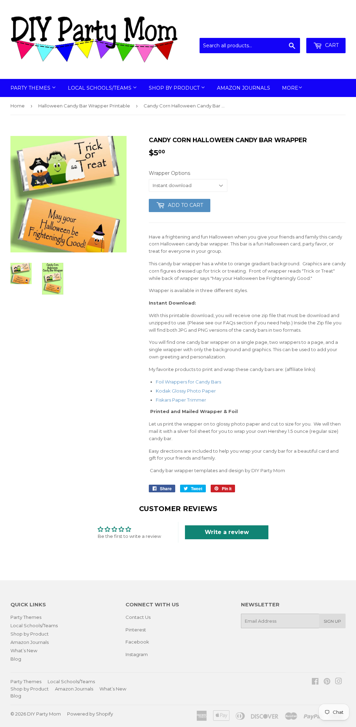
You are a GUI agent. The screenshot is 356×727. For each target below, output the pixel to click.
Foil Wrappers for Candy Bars (188, 382)
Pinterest (136, 629)
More (290, 88)
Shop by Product (175, 88)
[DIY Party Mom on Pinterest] (327, 682)
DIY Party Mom (44, 714)
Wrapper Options (169, 173)
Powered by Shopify (90, 714)
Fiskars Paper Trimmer (181, 400)
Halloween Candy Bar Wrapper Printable (84, 105)
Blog (15, 659)
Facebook (137, 642)
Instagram (137, 654)
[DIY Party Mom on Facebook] (315, 682)
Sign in (288, 29)
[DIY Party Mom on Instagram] (338, 682)
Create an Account (325, 29)
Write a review (227, 532)
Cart (331, 45)
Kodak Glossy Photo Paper (186, 391)
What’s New (23, 650)
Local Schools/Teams (100, 88)
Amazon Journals (243, 88)
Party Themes (31, 88)
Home (17, 105)
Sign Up (332, 621)
